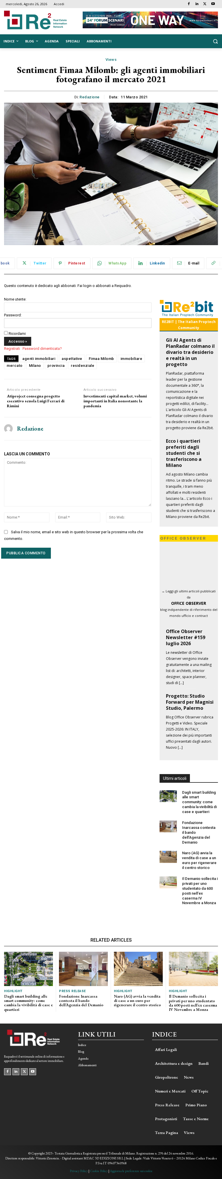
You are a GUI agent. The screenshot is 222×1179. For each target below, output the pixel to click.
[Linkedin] (197, 4)
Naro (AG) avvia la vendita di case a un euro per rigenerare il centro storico (199, 860)
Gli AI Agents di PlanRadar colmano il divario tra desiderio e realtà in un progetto (190, 352)
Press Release (72, 991)
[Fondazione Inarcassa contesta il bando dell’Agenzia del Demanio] (168, 826)
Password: (13, 315)
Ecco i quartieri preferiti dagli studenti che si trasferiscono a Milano (183, 453)
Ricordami (17, 333)
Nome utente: (15, 299)
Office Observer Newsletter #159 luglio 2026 (185, 637)
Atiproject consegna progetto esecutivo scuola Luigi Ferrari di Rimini (35, 401)
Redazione (89, 97)
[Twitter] (204, 4)
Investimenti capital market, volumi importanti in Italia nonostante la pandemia (115, 401)
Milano (35, 365)
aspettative (72, 358)
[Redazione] (8, 428)
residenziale (82, 365)
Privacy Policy (79, 1171)
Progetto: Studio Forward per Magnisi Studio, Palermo (190, 702)
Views (111, 59)
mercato (15, 365)
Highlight (13, 991)
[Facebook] (189, 4)
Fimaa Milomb (101, 358)
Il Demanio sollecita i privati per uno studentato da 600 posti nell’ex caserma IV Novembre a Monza (193, 1003)
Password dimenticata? (42, 348)
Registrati (12, 348)
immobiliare (132, 358)
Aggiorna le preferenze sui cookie (131, 1171)
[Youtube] (213, 4)
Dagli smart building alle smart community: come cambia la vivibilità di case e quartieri (199, 802)
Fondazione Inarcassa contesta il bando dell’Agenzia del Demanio (81, 1001)
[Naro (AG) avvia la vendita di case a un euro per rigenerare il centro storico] (168, 857)
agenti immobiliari (38, 358)
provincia (56, 365)
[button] (215, 41)
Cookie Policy (99, 1171)
